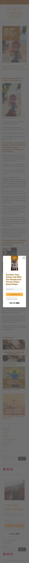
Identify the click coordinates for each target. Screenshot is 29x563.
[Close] (23, 257)
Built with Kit (14, 303)
